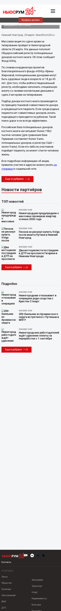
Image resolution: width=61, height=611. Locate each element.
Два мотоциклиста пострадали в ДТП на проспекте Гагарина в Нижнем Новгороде (38, 253)
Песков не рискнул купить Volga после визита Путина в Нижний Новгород (39, 234)
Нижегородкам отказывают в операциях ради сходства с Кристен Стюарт (37, 298)
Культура (36, 604)
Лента (4, 577)
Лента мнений (8, 595)
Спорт (35, 592)
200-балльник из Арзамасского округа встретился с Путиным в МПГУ (39, 317)
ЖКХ (3, 601)
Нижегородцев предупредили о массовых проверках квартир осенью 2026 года (39, 216)
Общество (6, 583)
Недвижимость (39, 598)
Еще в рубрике (14, 178)
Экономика (37, 580)
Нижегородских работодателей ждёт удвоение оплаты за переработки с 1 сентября (39, 335)
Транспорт (37, 586)
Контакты (6, 562)
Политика (6, 589)
